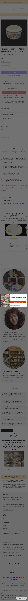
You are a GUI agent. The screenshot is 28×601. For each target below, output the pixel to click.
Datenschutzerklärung (18, 305)
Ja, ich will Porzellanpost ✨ (18, 302)
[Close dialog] (26, 295)
